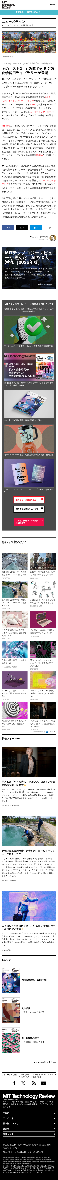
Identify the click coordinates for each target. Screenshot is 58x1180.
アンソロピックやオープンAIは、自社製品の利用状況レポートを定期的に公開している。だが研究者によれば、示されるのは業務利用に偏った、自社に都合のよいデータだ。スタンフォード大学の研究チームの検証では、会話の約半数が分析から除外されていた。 (29, 939)
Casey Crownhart (10, 881)
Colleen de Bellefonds (11, 806)
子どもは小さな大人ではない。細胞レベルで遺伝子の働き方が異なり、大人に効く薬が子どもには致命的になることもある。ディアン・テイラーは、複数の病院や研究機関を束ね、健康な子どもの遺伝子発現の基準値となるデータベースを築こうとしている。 (28, 795)
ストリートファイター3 (41, 111)
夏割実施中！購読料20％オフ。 (29, 12)
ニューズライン (13, 21)
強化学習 (6, 126)
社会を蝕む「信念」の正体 (33, 1040)
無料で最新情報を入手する (27, 509)
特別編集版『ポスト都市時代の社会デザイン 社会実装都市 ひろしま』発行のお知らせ (28, 384)
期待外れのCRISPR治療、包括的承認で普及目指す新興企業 (29, 455)
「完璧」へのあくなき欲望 (33, 1010)
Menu (52, 4)
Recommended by (39, 731)
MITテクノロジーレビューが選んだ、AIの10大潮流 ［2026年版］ (28, 258)
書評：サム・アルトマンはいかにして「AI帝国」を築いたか (28, 490)
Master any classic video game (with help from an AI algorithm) (27, 63)
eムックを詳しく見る (43, 1062)
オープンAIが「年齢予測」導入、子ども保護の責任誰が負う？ (28, 347)
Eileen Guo (7, 950)
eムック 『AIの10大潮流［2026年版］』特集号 (23, 420)
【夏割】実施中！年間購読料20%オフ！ (27, 521)
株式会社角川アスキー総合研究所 (29, 1152)
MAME (33, 104)
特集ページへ (43, 284)
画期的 (39, 155)
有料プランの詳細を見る (26, 500)
